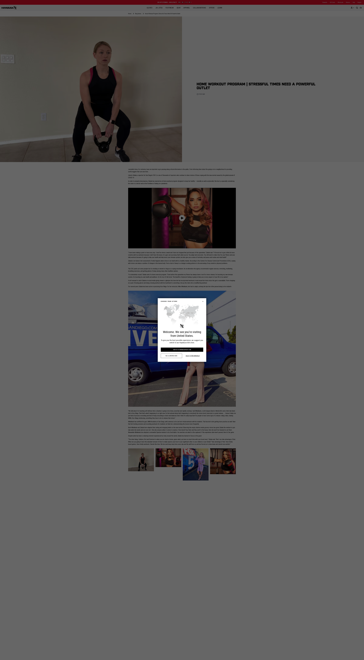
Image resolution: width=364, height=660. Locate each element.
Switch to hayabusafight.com (182, 349)
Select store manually (193, 356)
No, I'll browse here (171, 356)
